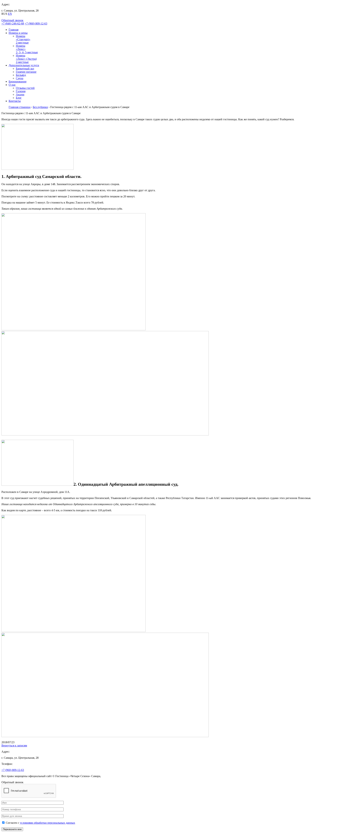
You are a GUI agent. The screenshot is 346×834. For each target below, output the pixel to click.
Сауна (19, 78)
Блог (19, 97)
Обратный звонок (12, 20)
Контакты (15, 100)
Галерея (20, 91)
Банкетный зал (25, 68)
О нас (12, 84)
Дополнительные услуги (24, 65)
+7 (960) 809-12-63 (36, 23)
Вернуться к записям (14, 745)
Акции (20, 94)
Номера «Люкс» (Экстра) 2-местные (26, 59)
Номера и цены (18, 32)
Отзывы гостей (25, 88)
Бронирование (17, 81)
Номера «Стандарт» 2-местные (23, 39)
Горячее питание (26, 71)
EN (10, 13)
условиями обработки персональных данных (47, 822)
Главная (13, 29)
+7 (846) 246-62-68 (12, 23)
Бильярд (21, 75)
